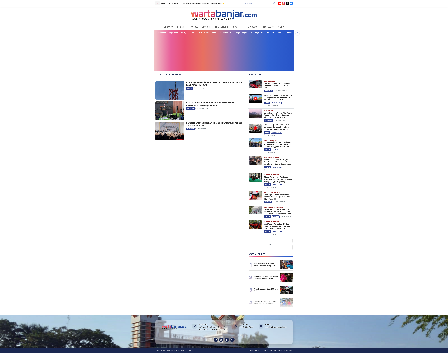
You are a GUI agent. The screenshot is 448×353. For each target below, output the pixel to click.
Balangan (185, 33)
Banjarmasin (173, 33)
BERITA (180, 27)
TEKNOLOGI (252, 27)
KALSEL (194, 27)
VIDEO (281, 27)
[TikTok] (227, 340)
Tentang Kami (267, 350)
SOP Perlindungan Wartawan (283, 350)
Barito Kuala (204, 33)
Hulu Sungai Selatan (219, 33)
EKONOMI (206, 27)
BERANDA (168, 27)
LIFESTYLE (267, 27)
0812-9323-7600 (246, 327)
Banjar (193, 33)
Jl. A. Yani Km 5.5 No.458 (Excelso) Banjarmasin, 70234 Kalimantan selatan (213, 328)
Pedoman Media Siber (253, 350)
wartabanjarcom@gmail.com (275, 327)
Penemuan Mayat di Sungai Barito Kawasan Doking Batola (265, 265)
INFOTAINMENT (222, 27)
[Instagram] (283, 3)
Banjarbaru (161, 33)
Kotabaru (270, 33)
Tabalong (281, 33)
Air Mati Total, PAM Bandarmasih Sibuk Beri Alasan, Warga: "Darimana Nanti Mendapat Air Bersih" (266, 277)
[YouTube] (279, 3)
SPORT (236, 27)
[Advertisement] (224, 52)
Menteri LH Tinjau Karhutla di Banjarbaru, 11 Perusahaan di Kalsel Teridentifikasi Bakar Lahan (265, 302)
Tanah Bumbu (292, 33)
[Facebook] (291, 3)
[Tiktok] (287, 3)
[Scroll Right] (297, 33)
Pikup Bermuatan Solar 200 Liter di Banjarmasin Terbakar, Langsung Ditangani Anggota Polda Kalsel (266, 290)
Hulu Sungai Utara (256, 33)
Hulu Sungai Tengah (238, 33)
